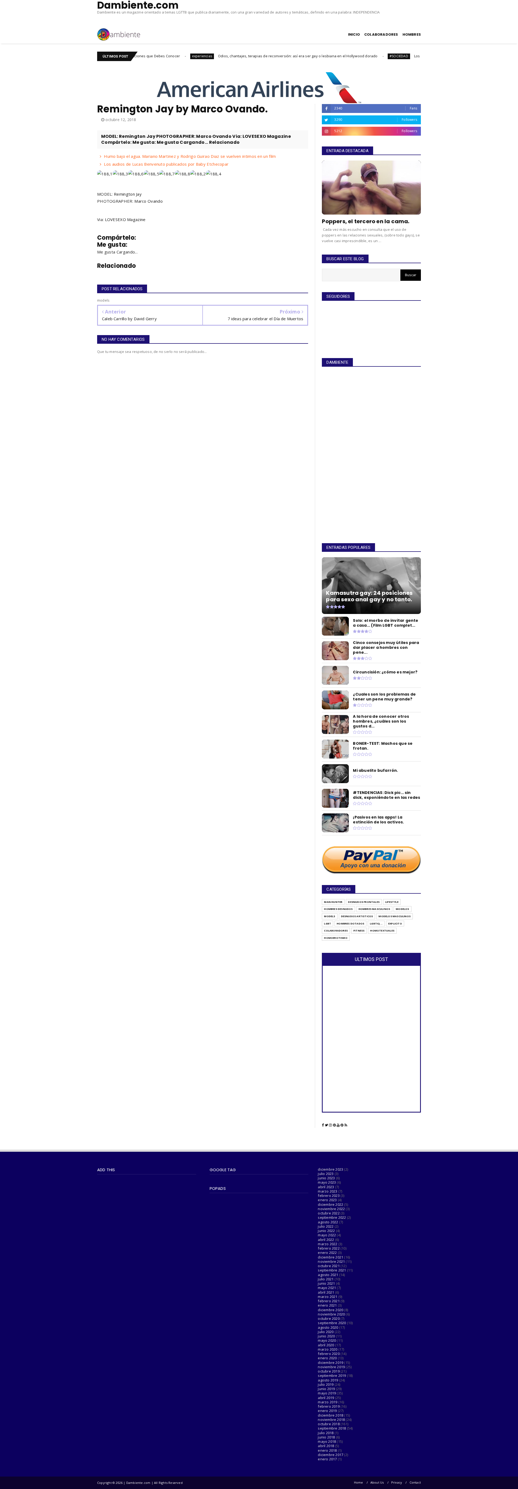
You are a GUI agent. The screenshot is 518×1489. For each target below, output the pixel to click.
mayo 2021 (327, 1287)
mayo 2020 (327, 1340)
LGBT (327, 923)
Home (358, 1482)
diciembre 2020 (330, 1309)
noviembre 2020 (331, 1314)
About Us (377, 1482)
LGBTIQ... (376, 923)
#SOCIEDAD (349, 56)
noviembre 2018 (331, 1419)
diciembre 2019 (330, 1362)
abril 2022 (326, 1239)
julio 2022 (325, 1226)
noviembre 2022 (331, 1208)
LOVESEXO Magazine (125, 219)
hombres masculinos (374, 909)
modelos (402, 909)
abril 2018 (326, 1445)
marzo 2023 (327, 1191)
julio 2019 (325, 1384)
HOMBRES (412, 34)
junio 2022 (326, 1230)
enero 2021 (327, 1305)
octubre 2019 (328, 1371)
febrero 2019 (328, 1406)
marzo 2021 (327, 1296)
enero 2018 (327, 1450)
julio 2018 (325, 1432)
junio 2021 (326, 1283)
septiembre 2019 (332, 1375)
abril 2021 (326, 1292)
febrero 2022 (328, 1248)
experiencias (152, 56)
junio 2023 (326, 1178)
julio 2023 (325, 1173)
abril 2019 (326, 1397)
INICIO (354, 34)
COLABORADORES (381, 34)
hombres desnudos (338, 909)
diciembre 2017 (330, 1454)
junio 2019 (326, 1388)
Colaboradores (336, 930)
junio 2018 (326, 1437)
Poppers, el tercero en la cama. (365, 221)
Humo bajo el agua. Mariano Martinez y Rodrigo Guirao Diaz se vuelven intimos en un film (190, 156)
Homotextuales (382, 930)
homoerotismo (335, 938)
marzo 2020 (327, 1349)
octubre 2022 (328, 1213)
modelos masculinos (395, 916)
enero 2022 (327, 1252)
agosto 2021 (328, 1274)
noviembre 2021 (331, 1261)
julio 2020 (325, 1331)
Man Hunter (333, 902)
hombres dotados (350, 923)
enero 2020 (327, 1358)
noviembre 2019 (331, 1366)
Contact (415, 1482)
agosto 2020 (328, 1327)
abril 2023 (326, 1186)
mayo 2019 (327, 1393)
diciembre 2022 (330, 1204)
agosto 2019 (328, 1380)
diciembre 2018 (330, 1415)
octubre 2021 (328, 1265)
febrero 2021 (328, 1300)
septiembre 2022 (332, 1217)
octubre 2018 (328, 1423)
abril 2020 (326, 1345)
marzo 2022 (327, 1243)
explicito (395, 923)
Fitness (358, 930)
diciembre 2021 (330, 1257)
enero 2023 (327, 1199)
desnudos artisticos (357, 916)
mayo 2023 (327, 1182)
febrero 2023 (328, 1195)
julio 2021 (325, 1279)
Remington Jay (128, 194)
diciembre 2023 (330, 1169)
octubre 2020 (328, 1318)
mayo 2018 (327, 1441)
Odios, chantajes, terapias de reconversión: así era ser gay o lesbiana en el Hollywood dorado (248, 56)
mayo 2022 (327, 1235)
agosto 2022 (328, 1222)
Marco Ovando (148, 201)
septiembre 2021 (332, 1270)
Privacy (396, 1482)
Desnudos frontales (364, 902)
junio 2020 (326, 1336)
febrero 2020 (328, 1353)
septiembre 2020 (332, 1322)
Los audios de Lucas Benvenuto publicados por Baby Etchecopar (166, 164)
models (329, 916)
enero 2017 (327, 1459)
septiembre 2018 (332, 1428)
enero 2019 (327, 1410)
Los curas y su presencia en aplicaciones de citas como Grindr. (417, 56)
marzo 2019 (327, 1402)
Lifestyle (391, 902)
